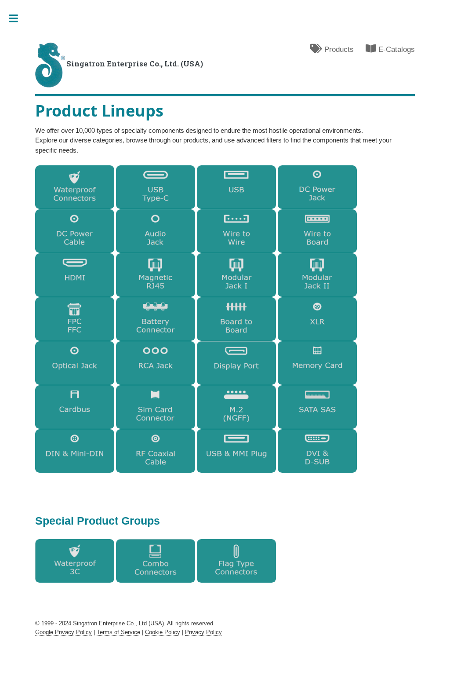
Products (338, 49)
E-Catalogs (395, 49)
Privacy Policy (203, 632)
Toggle (18, 18)
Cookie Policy (162, 632)
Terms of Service (118, 632)
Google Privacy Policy (63, 632)
